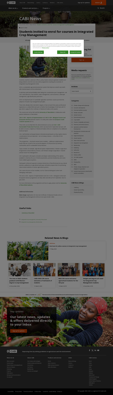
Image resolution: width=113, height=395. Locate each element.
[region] (57, 48)
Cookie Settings (38, 52)
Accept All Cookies (76, 52)
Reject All (62, 52)
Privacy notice (45, 47)
